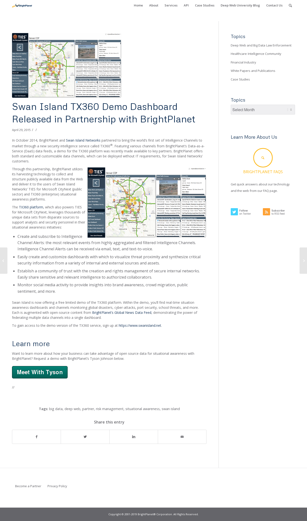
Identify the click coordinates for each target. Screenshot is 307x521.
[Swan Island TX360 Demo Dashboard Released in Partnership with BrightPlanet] (109, 65)
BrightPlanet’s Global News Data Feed (121, 312)
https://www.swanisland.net (140, 325)
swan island (171, 408)
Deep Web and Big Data (248, 45)
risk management (110, 408)
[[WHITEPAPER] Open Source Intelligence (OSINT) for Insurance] (3, 260)
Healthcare (239, 54)
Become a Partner (28, 486)
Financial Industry (243, 62)
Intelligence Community (264, 54)
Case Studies (240, 79)
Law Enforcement (278, 45)
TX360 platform (31, 207)
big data (56, 408)
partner (88, 408)
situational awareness (142, 408)
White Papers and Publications (253, 71)
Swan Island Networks (83, 140)
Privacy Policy (57, 486)
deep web (72, 408)
